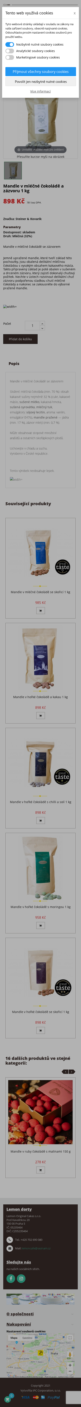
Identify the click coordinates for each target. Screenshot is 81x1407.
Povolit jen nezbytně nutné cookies (41, 81)
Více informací (40, 91)
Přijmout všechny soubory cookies (41, 71)
